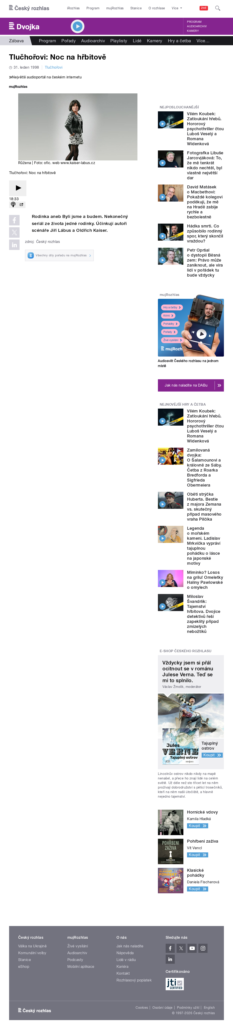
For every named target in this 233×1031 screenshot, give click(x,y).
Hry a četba (179, 40)
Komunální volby (32, 953)
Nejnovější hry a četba (183, 404)
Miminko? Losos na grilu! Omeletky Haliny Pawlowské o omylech (205, 580)
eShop (23, 966)
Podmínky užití (188, 1007)
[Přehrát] (17, 188)
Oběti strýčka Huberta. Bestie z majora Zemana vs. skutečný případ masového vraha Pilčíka (204, 507)
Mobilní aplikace (80, 966)
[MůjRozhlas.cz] (18, 87)
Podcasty (75, 960)
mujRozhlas (115, 8)
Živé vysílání (170, 340)
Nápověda (125, 953)
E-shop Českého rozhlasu (186, 651)
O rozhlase (157, 8)
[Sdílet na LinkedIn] (14, 245)
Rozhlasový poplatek (134, 980)
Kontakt (123, 973)
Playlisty (118, 40)
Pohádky (168, 323)
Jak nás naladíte (130, 946)
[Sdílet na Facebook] (14, 220)
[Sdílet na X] (14, 232)
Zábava (16, 40)
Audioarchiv (197, 26)
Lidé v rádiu (126, 960)
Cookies (142, 1007)
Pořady (68, 40)
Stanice (136, 8)
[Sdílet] (21, 205)
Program (92, 8)
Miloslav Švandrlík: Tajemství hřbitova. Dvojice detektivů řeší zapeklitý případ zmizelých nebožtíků (203, 614)
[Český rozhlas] (29, 8)
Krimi (166, 315)
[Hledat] (218, 8)
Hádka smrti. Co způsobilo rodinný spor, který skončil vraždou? (205, 233)
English (209, 1007)
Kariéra (122, 966)
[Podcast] (13, 205)
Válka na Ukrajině (32, 946)
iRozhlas (73, 8)
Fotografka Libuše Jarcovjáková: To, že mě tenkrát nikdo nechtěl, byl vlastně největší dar (205, 165)
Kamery (193, 30)
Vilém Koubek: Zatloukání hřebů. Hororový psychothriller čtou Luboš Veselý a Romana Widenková (205, 128)
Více (203, 40)
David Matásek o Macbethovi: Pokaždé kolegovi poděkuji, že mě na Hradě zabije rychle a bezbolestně (205, 202)
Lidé (137, 40)
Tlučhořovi (54, 67)
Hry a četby (170, 307)
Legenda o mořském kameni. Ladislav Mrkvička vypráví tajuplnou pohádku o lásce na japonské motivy (203, 546)
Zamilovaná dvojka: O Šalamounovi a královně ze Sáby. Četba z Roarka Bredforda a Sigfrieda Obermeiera (204, 467)
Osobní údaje (162, 1007)
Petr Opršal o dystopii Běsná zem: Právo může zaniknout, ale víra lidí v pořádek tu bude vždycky (205, 262)
